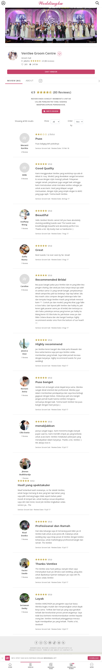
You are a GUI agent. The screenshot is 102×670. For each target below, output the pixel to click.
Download (94, 658)
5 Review (24, 179)
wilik (24, 175)
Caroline (24, 286)
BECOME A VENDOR (49, 648)
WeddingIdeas (51, 667)
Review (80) (14, 80)
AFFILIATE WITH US (65, 648)
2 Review (24, 152)
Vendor (30, 667)
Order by (70, 123)
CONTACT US (68, 650)
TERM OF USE (48, 650)
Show (46, 121)
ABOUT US (58, 650)
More (92, 667)
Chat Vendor (51, 72)
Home (10, 667)
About (29, 80)
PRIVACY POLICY (35, 650)
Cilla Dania (24, 432)
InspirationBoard (71, 667)
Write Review (52, 111)
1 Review (24, 228)
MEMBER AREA (35, 648)
